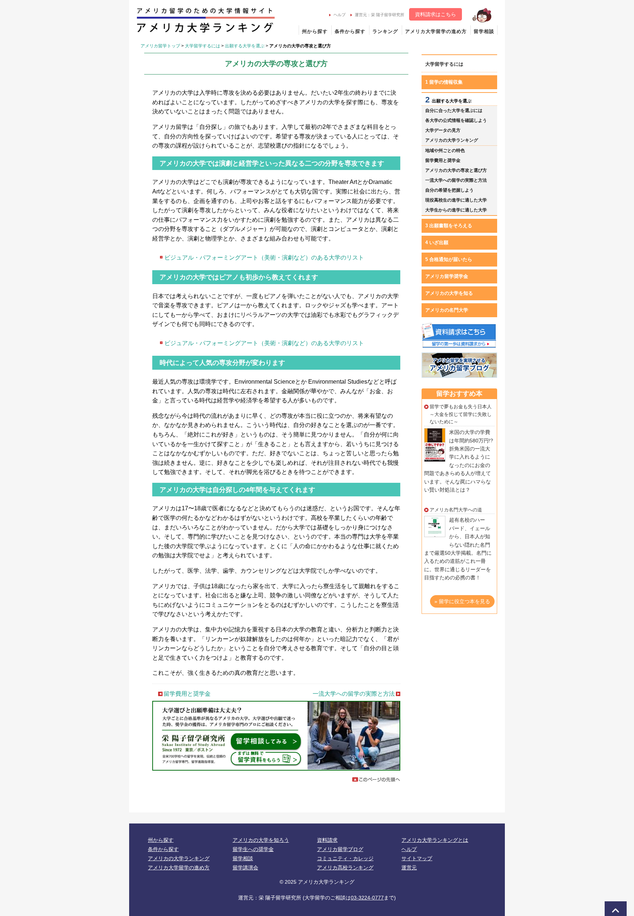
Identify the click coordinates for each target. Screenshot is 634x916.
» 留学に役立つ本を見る (462, 601)
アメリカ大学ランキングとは (434, 840)
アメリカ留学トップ (160, 45)
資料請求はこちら (435, 14)
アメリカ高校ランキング (345, 867)
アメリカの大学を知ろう (261, 840)
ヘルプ (340, 14)
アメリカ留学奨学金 (446, 276)
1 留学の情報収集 (444, 82)
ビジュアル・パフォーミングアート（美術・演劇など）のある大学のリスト (264, 257)
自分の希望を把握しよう (449, 190)
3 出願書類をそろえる (448, 225)
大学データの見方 (442, 130)
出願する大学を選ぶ (245, 45)
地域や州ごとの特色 (445, 150)
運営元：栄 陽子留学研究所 (379, 14)
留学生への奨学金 (253, 849)
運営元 (409, 867)
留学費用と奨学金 (187, 694)
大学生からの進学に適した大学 (456, 210)
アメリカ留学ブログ (340, 849)
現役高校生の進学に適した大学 (456, 200)
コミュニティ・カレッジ (345, 858)
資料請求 (327, 840)
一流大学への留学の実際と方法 (354, 694)
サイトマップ (416, 858)
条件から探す (350, 31)
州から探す (315, 31)
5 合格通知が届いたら (448, 259)
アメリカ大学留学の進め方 (436, 31)
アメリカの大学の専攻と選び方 (456, 170)
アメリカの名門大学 (446, 310)
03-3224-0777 (367, 898)
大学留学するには (202, 45)
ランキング (385, 31)
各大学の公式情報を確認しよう (456, 120)
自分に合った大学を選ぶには (453, 110)
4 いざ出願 (436, 242)
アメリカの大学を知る (449, 293)
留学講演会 (245, 867)
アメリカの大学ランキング (451, 140)
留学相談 (484, 31)
